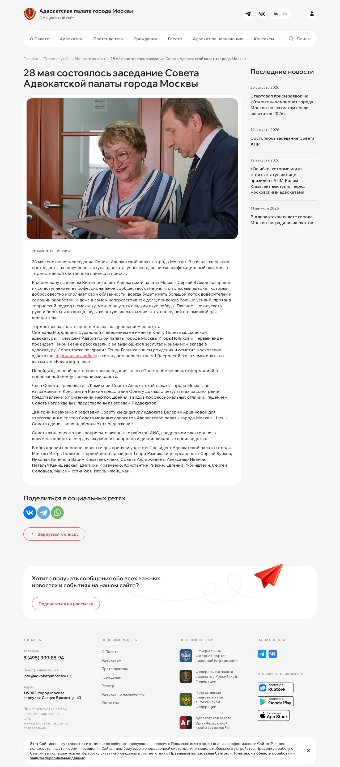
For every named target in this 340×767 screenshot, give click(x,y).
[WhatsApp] (57, 512)
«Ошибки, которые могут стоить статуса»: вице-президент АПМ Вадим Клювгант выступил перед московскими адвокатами (277, 180)
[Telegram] (43, 512)
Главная (30, 58)
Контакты (264, 38)
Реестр (175, 38)
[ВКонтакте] (29, 512)
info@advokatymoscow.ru (47, 676)
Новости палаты (90, 58)
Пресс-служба (57, 58)
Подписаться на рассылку (66, 603)
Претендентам (108, 38)
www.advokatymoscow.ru (45, 723)
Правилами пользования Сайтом (199, 753)
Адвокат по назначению (218, 38)
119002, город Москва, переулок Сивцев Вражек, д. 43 (52, 695)
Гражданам (145, 38)
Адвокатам (71, 38)
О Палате (39, 38)
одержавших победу (76, 355)
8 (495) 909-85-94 (43, 658)
